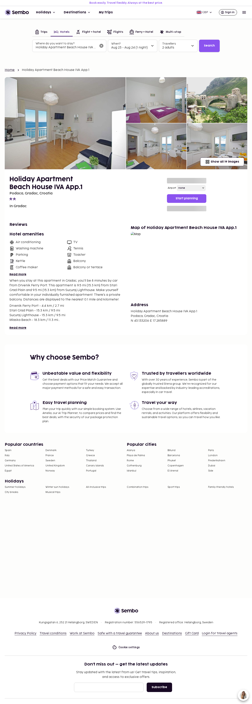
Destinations (75, 12)
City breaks (11, 492)
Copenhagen (176, 465)
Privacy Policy (25, 633)
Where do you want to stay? (55, 43)
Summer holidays (15, 487)
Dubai (211, 465)
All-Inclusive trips (96, 487)
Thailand (91, 460)
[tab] (41, 32)
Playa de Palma (136, 455)
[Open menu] (244, 12)
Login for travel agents (219, 633)
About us (152, 633)
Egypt (8, 470)
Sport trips (174, 487)
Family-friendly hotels (221, 487)
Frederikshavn (216, 460)
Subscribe (159, 687)
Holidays (43, 12)
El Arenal (173, 470)
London (213, 455)
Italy (7, 455)
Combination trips (137, 487)
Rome (130, 460)
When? (115, 43)
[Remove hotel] (101, 45)
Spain (8, 450)
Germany (10, 460)
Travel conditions (53, 633)
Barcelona (174, 455)
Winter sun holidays (57, 487)
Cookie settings (129, 647)
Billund (171, 450)
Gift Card (192, 633)
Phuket (172, 460)
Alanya (131, 450)
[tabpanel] (126, 46)
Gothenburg (134, 465)
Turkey (90, 450)
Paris (211, 450)
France (49, 455)
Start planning (187, 198)
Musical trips (52, 492)
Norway (50, 470)
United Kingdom (55, 465)
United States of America (19, 465)
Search (209, 45)
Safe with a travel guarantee (120, 633)
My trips (106, 12)
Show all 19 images (225, 161)
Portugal (91, 470)
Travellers (169, 43)
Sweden (50, 460)
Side (210, 470)
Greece (90, 455)
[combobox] (66, 47)
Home (10, 70)
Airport (172, 188)
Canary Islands (95, 465)
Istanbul (131, 470)
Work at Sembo (82, 633)
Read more (17, 274)
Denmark (51, 450)
